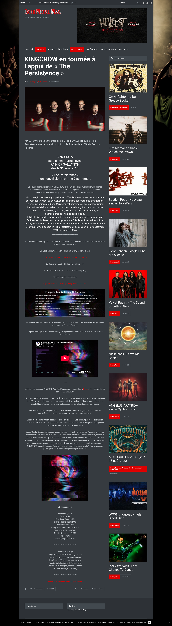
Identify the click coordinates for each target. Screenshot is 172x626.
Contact (123, 49)
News (39, 49)
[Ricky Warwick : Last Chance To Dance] (128, 548)
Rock (125, 107)
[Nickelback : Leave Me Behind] (128, 336)
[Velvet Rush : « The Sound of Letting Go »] (128, 284)
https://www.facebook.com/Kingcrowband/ (65, 582)
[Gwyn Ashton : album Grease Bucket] (128, 78)
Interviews (63, 49)
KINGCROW (50, 589)
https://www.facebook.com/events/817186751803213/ (65, 257)
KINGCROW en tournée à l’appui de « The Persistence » (60, 66)
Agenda (51, 49)
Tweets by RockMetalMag (76, 610)
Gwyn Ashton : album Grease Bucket (124, 98)
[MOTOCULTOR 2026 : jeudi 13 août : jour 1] (128, 439)
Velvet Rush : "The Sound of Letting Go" (54, 3)
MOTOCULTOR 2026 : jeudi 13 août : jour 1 (127, 459)
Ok (149, 622)
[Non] (169, 623)
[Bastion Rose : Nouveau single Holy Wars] (128, 181)
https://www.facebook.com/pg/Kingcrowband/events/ (64, 284)
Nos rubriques (107, 49)
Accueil (29, 49)
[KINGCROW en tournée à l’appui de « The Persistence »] (65, 109)
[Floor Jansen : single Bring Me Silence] (128, 233)
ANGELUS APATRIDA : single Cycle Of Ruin (124, 407)
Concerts (118, 468)
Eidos (85, 389)
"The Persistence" (36, 589)
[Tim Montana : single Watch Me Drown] (128, 130)
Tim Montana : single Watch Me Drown (123, 150)
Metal (40, 82)
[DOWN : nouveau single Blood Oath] (128, 496)
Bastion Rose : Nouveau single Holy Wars (125, 201)
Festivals (125, 468)
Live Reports (91, 49)
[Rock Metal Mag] (43, 12)
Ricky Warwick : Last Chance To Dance (123, 568)
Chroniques (76, 49)
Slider (117, 469)
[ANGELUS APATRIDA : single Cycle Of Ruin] (128, 387)
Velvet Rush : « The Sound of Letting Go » (127, 304)
